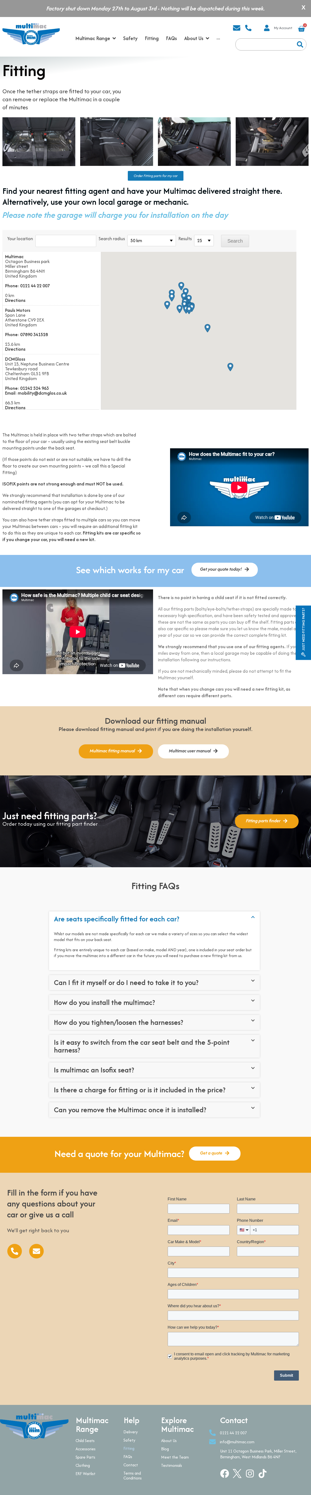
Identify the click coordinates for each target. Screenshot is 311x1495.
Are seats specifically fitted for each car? (116, 919)
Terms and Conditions (132, 1475)
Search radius (112, 238)
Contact (130, 1464)
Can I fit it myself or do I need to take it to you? (126, 982)
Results (185, 238)
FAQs (127, 1456)
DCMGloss (15, 359)
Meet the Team (175, 1457)
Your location (20, 238)
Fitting (128, 1448)
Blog (165, 1448)
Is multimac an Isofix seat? (94, 1070)
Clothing (83, 1465)
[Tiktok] (262, 1473)
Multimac (14, 256)
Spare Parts (85, 1457)
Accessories (85, 1448)
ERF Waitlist (85, 1473)
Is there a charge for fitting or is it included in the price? (139, 1090)
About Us (169, 1440)
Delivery (130, 1431)
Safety (129, 1440)
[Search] (300, 44)
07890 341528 (34, 334)
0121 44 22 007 (35, 285)
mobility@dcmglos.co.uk (42, 393)
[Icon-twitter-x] (237, 1473)
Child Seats (85, 1440)
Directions (15, 300)
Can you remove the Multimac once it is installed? (130, 1109)
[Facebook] (224, 1473)
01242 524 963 (34, 388)
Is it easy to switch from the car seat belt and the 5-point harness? (142, 1046)
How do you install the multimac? (104, 1002)
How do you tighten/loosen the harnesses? (118, 1022)
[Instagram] (249, 1473)
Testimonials (171, 1465)
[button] (189, 299)
